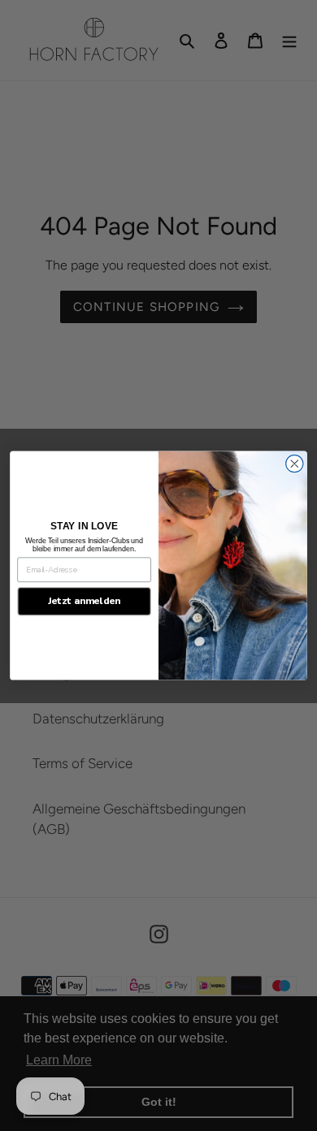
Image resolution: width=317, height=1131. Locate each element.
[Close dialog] (294, 463)
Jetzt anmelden (84, 600)
